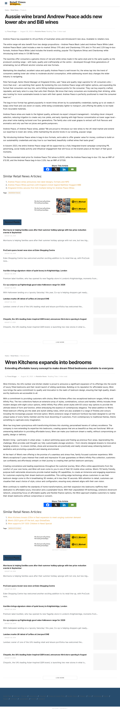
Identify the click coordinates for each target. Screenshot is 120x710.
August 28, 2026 (10, 236)
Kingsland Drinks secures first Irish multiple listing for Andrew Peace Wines (41, 188)
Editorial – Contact (20, 696)
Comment (13, 699)
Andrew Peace (14, 193)
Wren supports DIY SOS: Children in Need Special (30, 523)
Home (7, 10)
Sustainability (24, 699)
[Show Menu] (6, 3)
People (5, 699)
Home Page (7, 696)
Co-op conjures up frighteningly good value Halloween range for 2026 (34, 285)
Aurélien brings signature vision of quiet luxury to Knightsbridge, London (35, 270)
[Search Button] (114, 3)
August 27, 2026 (10, 322)
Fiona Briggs (12, 31)
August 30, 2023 (26, 31)
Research (41, 699)
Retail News (15, 10)
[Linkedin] (64, 169)
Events (106, 696)
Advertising (33, 696)
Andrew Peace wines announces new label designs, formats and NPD (38, 182)
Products (23, 10)
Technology (97, 696)
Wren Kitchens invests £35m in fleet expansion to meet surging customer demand (44, 517)
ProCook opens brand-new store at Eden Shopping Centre (29, 250)
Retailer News (40, 31)
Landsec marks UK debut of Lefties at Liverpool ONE (26, 298)
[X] (56, 169)
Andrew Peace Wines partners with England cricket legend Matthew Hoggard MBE (44, 185)
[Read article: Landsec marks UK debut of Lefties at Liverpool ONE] (105, 305)
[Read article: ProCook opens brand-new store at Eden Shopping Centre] (105, 257)
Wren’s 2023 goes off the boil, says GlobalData (29, 520)
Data (89, 696)
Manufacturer (24, 356)
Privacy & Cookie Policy (56, 696)
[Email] (72, 169)
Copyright (42, 696)
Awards (33, 699)
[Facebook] (48, 169)
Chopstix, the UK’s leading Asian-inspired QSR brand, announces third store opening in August (45, 319)
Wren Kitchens (15, 528)
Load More (60, 342)
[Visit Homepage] (18, 3)
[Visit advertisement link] (60, 201)
